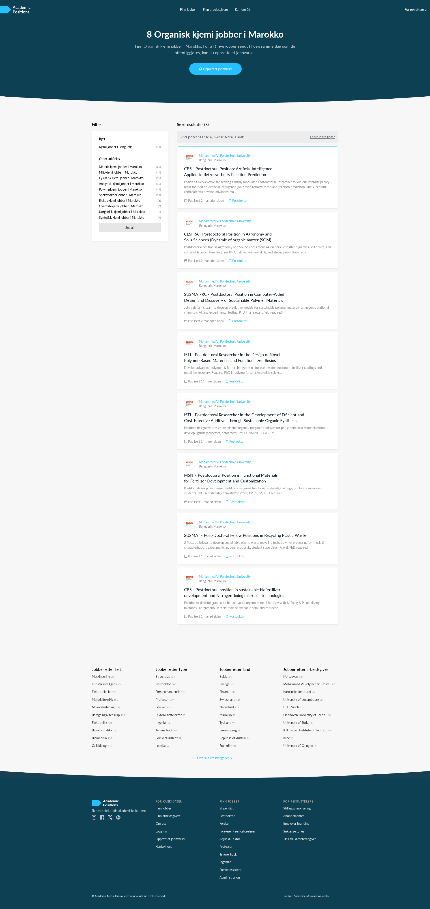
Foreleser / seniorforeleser (237, 831)
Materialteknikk (105, 699)
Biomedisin (102, 738)
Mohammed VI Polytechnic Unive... (309, 684)
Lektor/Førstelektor (170, 715)
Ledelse (162, 745)
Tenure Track (166, 730)
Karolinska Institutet (299, 691)
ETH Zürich (293, 707)
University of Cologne (299, 745)
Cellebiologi (102, 745)
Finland (226, 691)
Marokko (219, 160)
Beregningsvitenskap (108, 715)
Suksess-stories (293, 831)
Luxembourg (229, 730)
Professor (165, 699)
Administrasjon (229, 877)
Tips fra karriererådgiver (299, 839)
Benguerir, (206, 160)
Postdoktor (239, 200)
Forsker (163, 707)
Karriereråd (242, 9)
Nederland (229, 707)
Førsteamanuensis (170, 691)
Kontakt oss (164, 846)
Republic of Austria (234, 738)
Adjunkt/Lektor (229, 839)
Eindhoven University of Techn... (307, 715)
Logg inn (161, 831)
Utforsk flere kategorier (213, 758)
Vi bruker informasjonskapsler (311, 896)
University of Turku (298, 722)
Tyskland (227, 722)
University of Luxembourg (302, 699)
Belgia (225, 676)
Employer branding (296, 823)
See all (129, 227)
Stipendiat (165, 676)
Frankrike (227, 745)
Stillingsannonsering (297, 808)
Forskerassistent (168, 738)
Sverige (226, 684)
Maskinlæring (103, 676)
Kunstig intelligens (107, 684)
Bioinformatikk (104, 730)
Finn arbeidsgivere (215, 9)
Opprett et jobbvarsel (217, 69)
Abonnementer (293, 815)
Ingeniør (163, 722)
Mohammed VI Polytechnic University (225, 155)
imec (288, 738)
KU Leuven (293, 676)
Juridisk (287, 896)
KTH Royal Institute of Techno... (307, 730)
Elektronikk (102, 722)
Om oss (161, 823)
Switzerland (229, 699)
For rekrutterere (415, 9)
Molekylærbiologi (106, 707)
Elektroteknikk (104, 691)
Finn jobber (188, 9)
